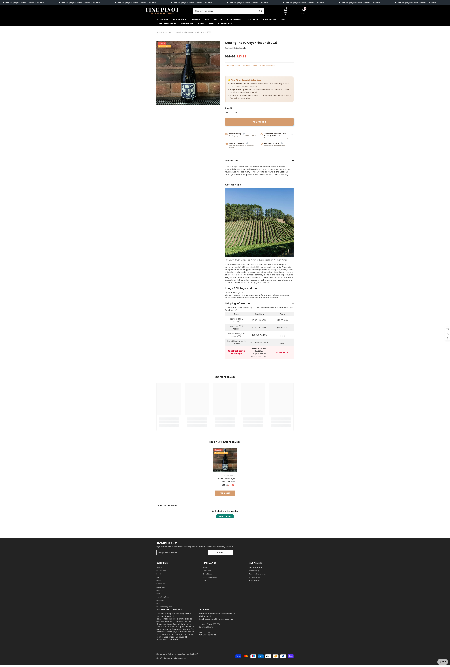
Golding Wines (229, 476)
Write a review (225, 516)
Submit (220, 553)
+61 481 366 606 (213, 624)
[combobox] (225, 11)
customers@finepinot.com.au (219, 619)
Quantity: (229, 108)
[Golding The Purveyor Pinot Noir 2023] (225, 460)
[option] (188, 73)
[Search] (228, 11)
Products (169, 32)
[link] (169, 422)
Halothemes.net (180, 658)
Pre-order (259, 121)
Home (159, 32)
